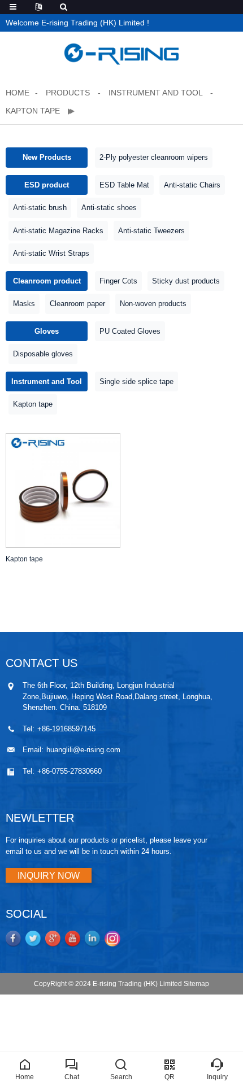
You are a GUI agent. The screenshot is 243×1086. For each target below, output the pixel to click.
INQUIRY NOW (49, 875)
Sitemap (196, 984)
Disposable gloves (43, 354)
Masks (24, 303)
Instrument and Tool (155, 92)
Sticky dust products (186, 281)
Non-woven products (153, 303)
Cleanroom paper (77, 303)
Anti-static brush (40, 207)
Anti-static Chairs (192, 185)
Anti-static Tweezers (151, 230)
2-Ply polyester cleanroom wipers (153, 157)
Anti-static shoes (109, 207)
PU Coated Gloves (129, 331)
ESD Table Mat (124, 185)
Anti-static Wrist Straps (51, 253)
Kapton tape (34, 110)
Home (17, 92)
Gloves (46, 331)
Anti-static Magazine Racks (58, 230)
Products (69, 92)
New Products (47, 157)
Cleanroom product (47, 281)
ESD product (46, 185)
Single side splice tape (136, 381)
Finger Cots (118, 281)
